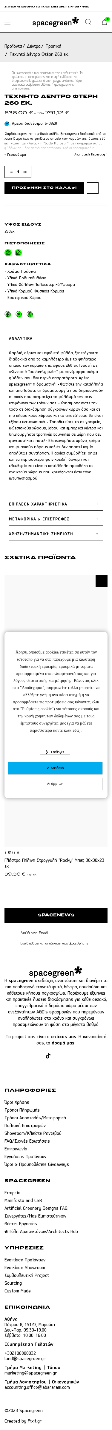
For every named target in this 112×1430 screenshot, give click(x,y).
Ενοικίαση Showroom (24, 1268)
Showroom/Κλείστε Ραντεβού (33, 1133)
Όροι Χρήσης (16, 1102)
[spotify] (81, 1057)
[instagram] (37, 1057)
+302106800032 (20, 1353)
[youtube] (69, 1057)
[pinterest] (58, 1057)
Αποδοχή (57, 768)
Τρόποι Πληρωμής (22, 1110)
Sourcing (13, 1283)
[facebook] (26, 1057)
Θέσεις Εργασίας (20, 1224)
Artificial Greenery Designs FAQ (35, 1208)
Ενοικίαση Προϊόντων (24, 1260)
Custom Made (17, 1291)
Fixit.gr (35, 1421)
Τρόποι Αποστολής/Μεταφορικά (35, 1118)
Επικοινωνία (15, 1149)
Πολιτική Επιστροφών (25, 1126)
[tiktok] (48, 1057)
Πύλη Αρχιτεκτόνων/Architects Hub (43, 1231)
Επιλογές (57, 752)
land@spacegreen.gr (24, 1359)
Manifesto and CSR (23, 1200)
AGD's (42, 1012)
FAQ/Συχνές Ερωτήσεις (27, 1141)
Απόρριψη (55, 784)
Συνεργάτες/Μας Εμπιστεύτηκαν (35, 1216)
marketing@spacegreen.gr (30, 1373)
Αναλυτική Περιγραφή (91, 154)
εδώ (76, 730)
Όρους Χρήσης (78, 943)
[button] (102, 581)
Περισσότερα (15, 155)
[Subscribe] (90, 933)
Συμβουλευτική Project (26, 1275)
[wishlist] (93, 188)
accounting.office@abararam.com (37, 1387)
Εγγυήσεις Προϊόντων (25, 1157)
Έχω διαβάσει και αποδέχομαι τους (54, 943)
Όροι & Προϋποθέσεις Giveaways (36, 1164)
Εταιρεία (12, 1193)
